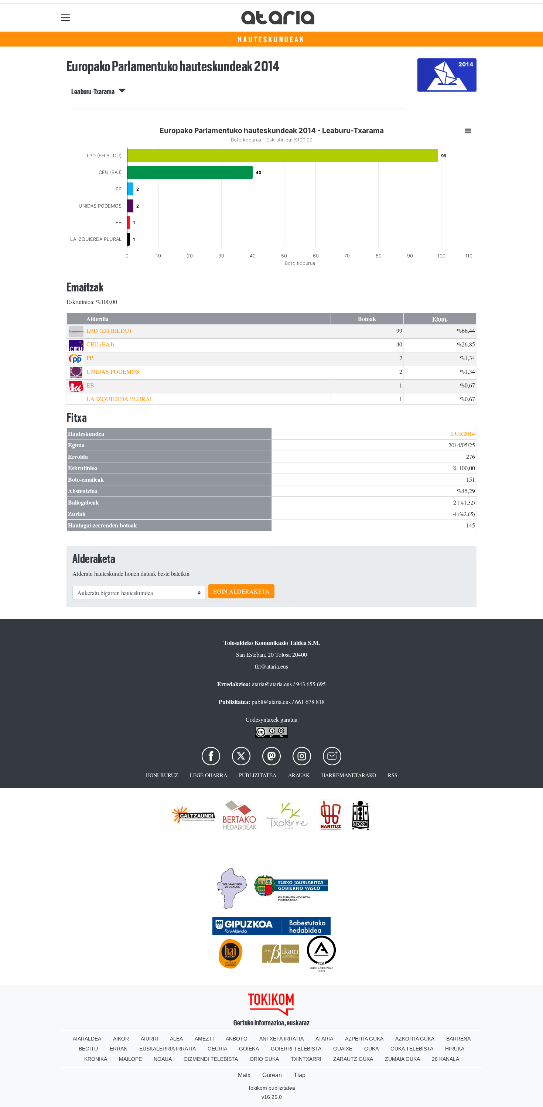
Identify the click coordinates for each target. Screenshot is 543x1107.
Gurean (272, 1075)
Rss (392, 775)
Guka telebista (411, 1049)
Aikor (121, 1039)
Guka (371, 1049)
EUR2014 (463, 433)
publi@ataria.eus (271, 701)
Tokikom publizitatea (271, 1088)
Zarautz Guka (353, 1059)
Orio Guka (264, 1059)
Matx (244, 1075)
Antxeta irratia (281, 1039)
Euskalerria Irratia (167, 1049)
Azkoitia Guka (414, 1039)
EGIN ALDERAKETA (241, 591)
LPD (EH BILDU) (108, 330)
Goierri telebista (296, 1049)
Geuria (217, 1049)
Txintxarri (306, 1059)
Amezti (204, 1039)
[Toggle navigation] (66, 17)
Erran (118, 1049)
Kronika (95, 1059)
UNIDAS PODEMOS (112, 371)
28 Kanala (445, 1059)
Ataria (324, 1039)
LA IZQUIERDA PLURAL (120, 399)
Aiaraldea (87, 1039)
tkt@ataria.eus (271, 666)
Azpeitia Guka (364, 1039)
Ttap (299, 1075)
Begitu (88, 1049)
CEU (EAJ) (100, 344)
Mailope (130, 1059)
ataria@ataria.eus (272, 684)
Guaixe (342, 1049)
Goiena (249, 1049)
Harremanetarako (348, 775)
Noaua (163, 1059)
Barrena (458, 1039)
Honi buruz (162, 775)
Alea (176, 1039)
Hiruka (454, 1049)
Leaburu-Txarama (94, 91)
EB (90, 385)
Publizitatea (257, 775)
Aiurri (149, 1039)
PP (89, 358)
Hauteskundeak (271, 39)
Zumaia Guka (402, 1059)
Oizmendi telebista (211, 1059)
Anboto (236, 1039)
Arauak (299, 775)
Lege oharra (208, 775)
